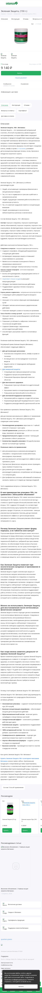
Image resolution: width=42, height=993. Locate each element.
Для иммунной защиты (11, 369)
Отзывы (26, 19)
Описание (4, 19)
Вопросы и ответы (8, 111)
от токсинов (21, 148)
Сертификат (23, 111)
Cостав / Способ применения (13, 787)
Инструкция (15, 19)
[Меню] (3, 3)
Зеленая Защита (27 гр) (9, 819)
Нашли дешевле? (21, 78)
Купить (6, 830)
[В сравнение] (14, 801)
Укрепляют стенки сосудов (11, 279)
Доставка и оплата (7, 116)
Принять (21, 986)
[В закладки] (17, 801)
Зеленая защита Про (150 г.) (29, 820)
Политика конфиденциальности (15, 979)
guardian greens (6, 939)
